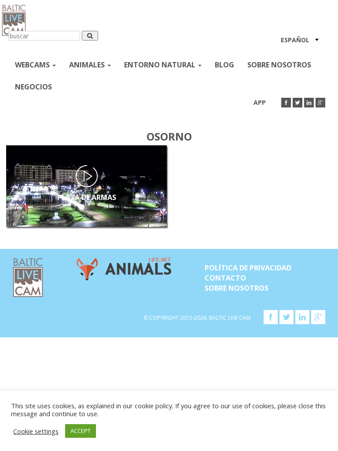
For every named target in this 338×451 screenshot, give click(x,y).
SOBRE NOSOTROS (279, 65)
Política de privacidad (248, 268)
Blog (224, 65)
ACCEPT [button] (80, 431)
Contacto (225, 278)
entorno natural (160, 65)
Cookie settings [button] (36, 431)
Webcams (33, 65)
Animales (88, 65)
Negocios (33, 87)
